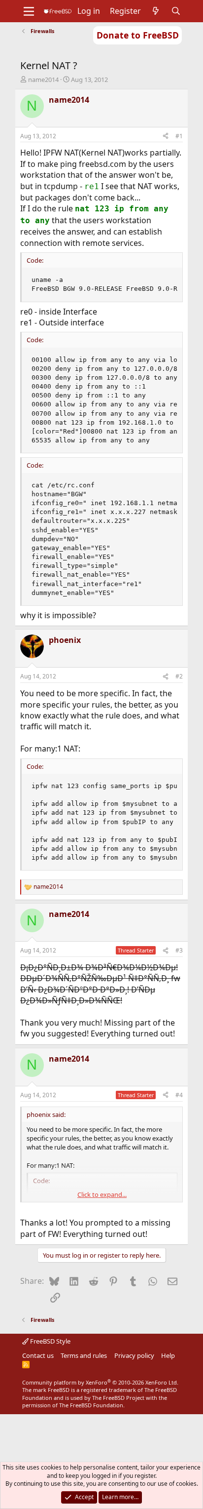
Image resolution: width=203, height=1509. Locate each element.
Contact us (38, 1355)
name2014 (43, 79)
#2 (179, 676)
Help (168, 1355)
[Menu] (28, 11)
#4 (179, 1095)
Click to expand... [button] (102, 1194)
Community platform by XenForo (100, 1382)
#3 (179, 950)
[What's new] (156, 10)
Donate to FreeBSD (138, 35)
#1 (179, 136)
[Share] (165, 136)
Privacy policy (134, 1355)
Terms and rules (84, 1355)
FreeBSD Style (49, 1341)
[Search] (176, 10)
